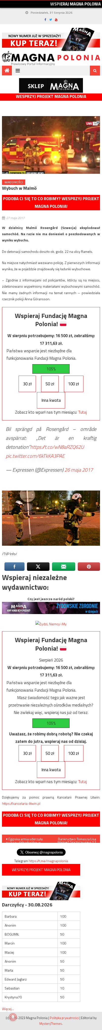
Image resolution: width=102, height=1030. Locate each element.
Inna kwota (51, 400)
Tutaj (82, 412)
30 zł (27, 384)
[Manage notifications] (13, 1017)
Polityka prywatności (64, 1017)
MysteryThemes (50, 1023)
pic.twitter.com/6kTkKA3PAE (35, 456)
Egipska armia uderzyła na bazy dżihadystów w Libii (24, 839)
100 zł (73, 384)
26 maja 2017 (78, 470)
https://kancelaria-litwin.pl (21, 803)
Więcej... (8, 1008)
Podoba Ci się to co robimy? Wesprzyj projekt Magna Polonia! (51, 202)
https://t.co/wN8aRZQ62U (57, 447)
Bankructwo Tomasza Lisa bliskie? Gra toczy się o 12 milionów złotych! (77, 839)
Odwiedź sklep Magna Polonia (51, 85)
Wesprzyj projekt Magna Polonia (51, 96)
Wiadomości (13, 182)
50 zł (50, 384)
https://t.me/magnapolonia (48, 860)
